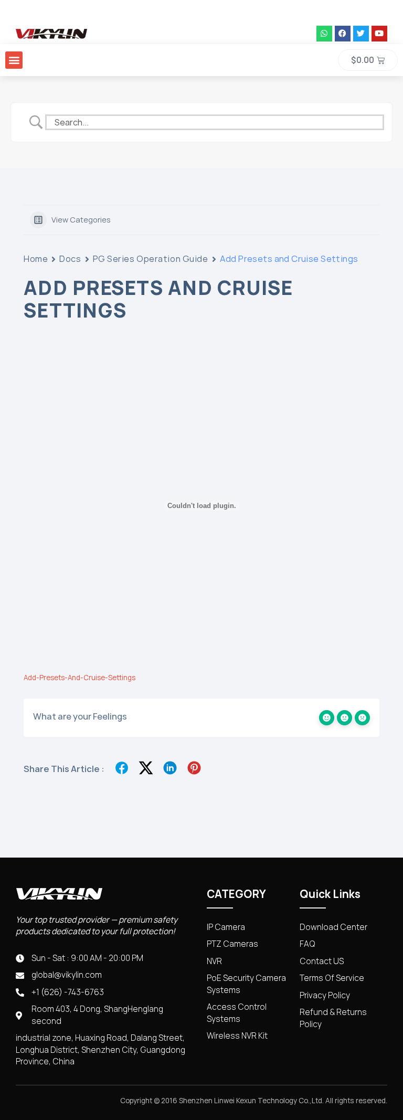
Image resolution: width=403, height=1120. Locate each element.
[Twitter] (361, 33)
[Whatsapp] (324, 33)
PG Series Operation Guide (150, 259)
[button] (14, 60)
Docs (70, 259)
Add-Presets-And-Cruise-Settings (79, 677)
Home (36, 259)
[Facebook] (343, 33)
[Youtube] (379, 33)
